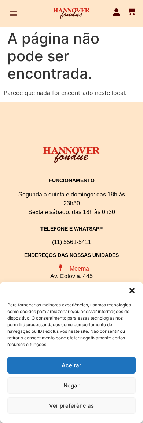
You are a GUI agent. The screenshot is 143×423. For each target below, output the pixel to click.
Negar (71, 385)
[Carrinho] (132, 11)
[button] (132, 290)
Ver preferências (71, 405)
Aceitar (71, 365)
